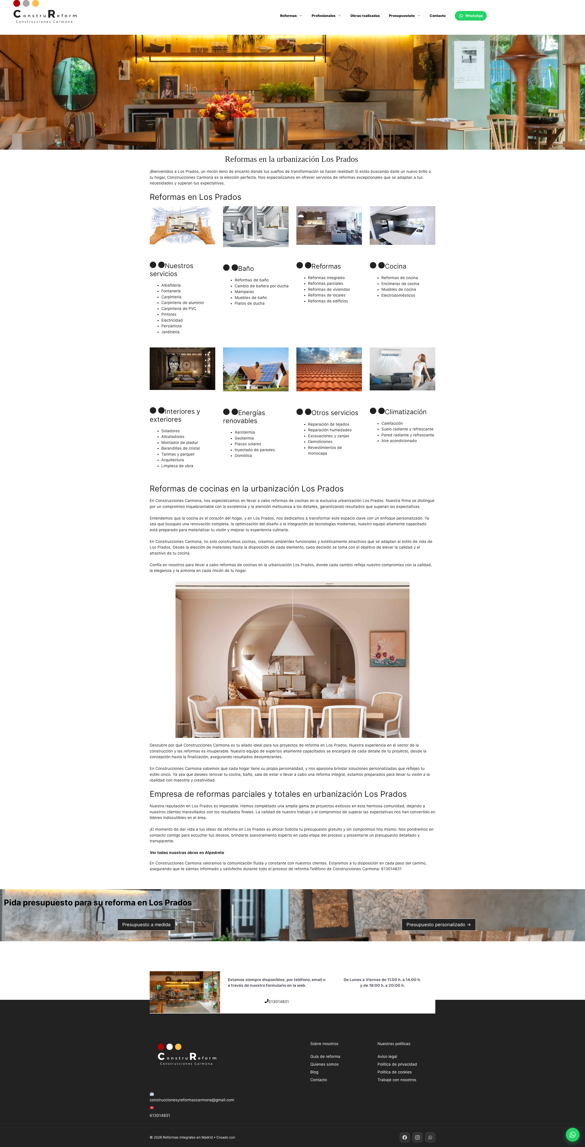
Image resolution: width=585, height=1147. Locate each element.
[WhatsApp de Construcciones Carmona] (430, 1137)
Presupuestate (402, 15)
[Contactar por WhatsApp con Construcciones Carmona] (573, 1135)
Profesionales (323, 15)
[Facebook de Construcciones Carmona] (405, 1137)
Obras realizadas (365, 15)
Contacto (438, 15)
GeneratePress (248, 1137)
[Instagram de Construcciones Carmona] (417, 1137)
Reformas (288, 15)
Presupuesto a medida (146, 924)
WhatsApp (474, 15)
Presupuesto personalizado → (439, 924)
